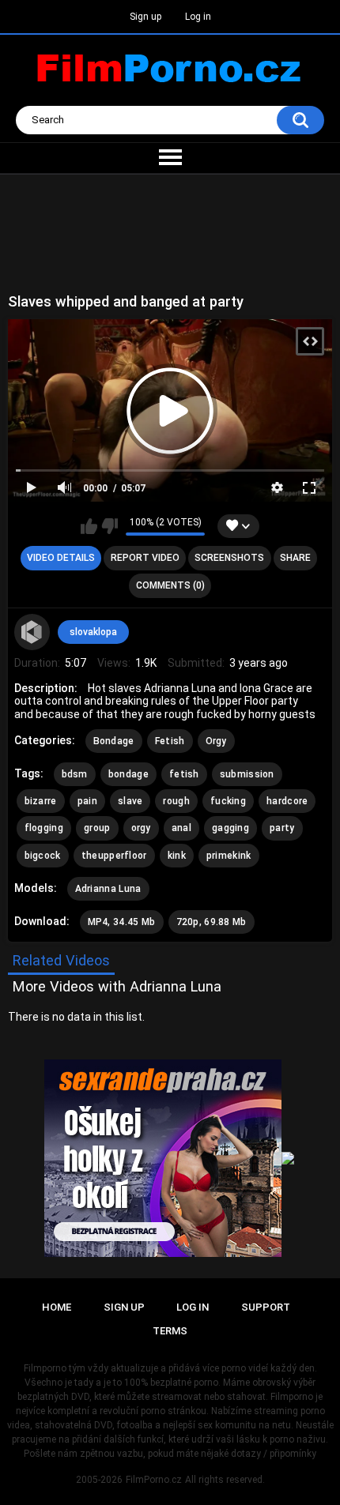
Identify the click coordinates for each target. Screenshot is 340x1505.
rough (176, 801)
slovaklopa (93, 632)
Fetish (170, 741)
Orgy (216, 741)
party (282, 827)
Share (295, 557)
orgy (141, 827)
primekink (228, 855)
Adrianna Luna (108, 888)
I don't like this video (109, 526)
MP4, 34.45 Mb (122, 921)
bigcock (43, 855)
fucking (228, 801)
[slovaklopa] (32, 632)
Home (56, 1307)
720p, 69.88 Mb (211, 921)
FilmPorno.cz (154, 1479)
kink (177, 855)
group (97, 827)
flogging (44, 827)
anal (181, 827)
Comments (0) (170, 585)
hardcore (287, 801)
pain (87, 801)
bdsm (75, 774)
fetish (184, 774)
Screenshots (229, 557)
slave (130, 801)
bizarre (41, 801)
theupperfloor (114, 855)
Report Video (145, 557)
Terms (170, 1331)
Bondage (113, 741)
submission (247, 774)
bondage (128, 774)
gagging (230, 827)
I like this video (89, 526)
